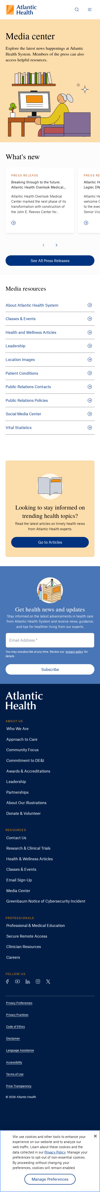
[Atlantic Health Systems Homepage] (21, 10)
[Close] (95, 1136)
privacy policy (74, 651)
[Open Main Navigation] (89, 9)
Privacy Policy (55, 1152)
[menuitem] (46, 728)
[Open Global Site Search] (76, 9)
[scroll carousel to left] (43, 245)
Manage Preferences (50, 1179)
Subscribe (50, 669)
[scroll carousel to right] (56, 245)
